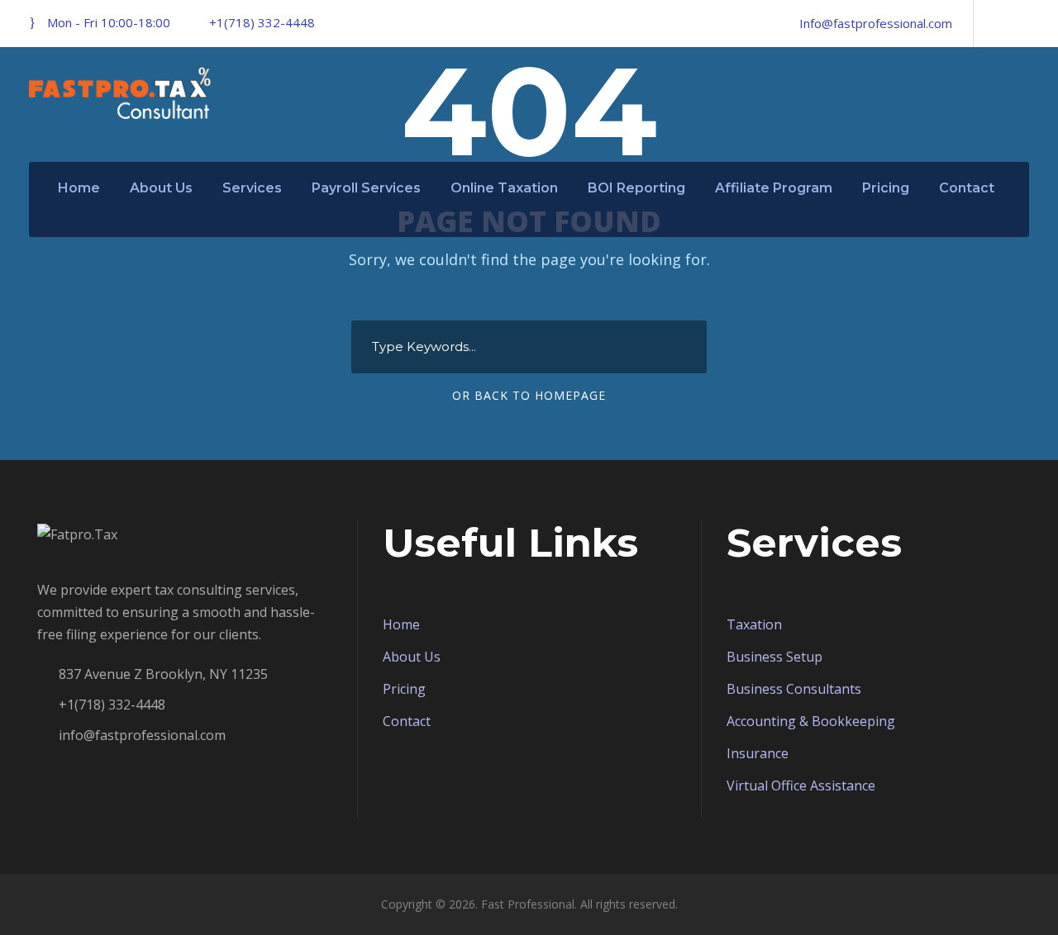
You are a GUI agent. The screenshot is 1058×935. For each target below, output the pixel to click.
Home (79, 188)
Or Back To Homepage (529, 395)
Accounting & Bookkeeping (811, 721)
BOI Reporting (636, 188)
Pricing (885, 188)
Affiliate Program (773, 188)
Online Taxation (504, 188)
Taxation (754, 624)
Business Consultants (794, 689)
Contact (966, 188)
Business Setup (774, 657)
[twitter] (1024, 23)
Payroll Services (366, 188)
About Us (161, 188)
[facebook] (996, 23)
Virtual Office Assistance (801, 785)
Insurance (758, 753)
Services (252, 188)
